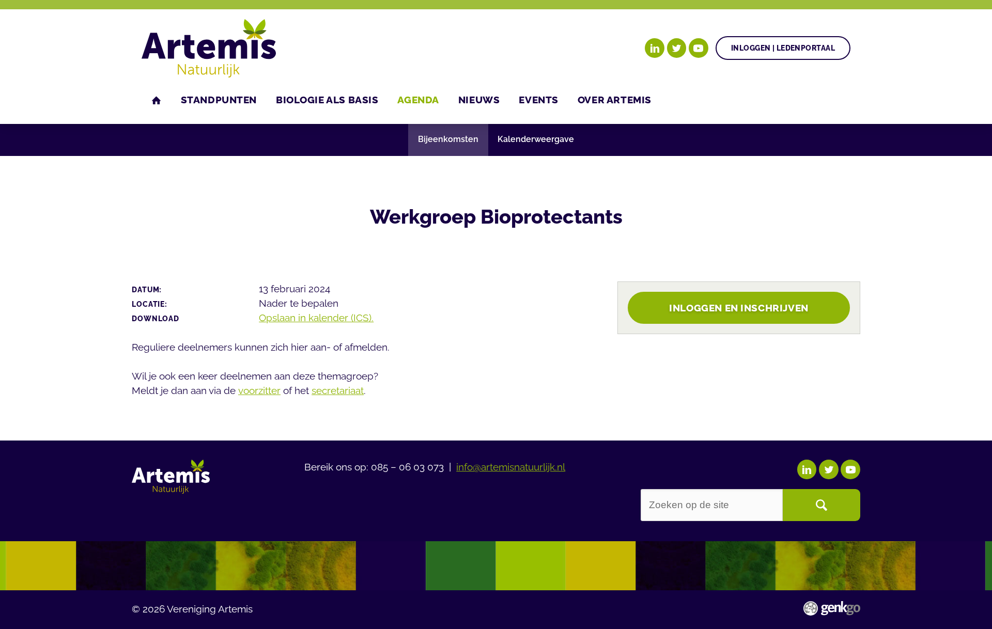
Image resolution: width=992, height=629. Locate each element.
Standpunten (219, 100)
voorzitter (259, 390)
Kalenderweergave (536, 139)
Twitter (677, 48)
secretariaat (338, 390)
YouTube (698, 48)
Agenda (418, 100)
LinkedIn (654, 48)
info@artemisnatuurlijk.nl (510, 467)
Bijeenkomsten (448, 139)
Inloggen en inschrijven (739, 307)
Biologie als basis (327, 100)
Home (156, 100)
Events (538, 100)
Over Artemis (615, 100)
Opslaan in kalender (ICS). (316, 317)
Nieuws (479, 100)
